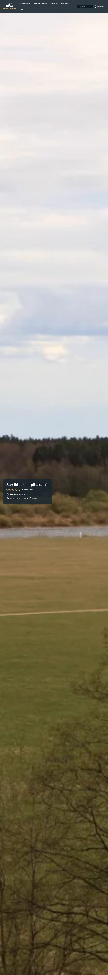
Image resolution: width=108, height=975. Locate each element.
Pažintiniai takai (24, 4)
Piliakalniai (54, 4)
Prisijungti (100, 6)
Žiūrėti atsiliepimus (27, 489)
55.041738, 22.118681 (19, 498)
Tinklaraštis (65, 4)
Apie (21, 9)
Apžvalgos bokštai (40, 4)
